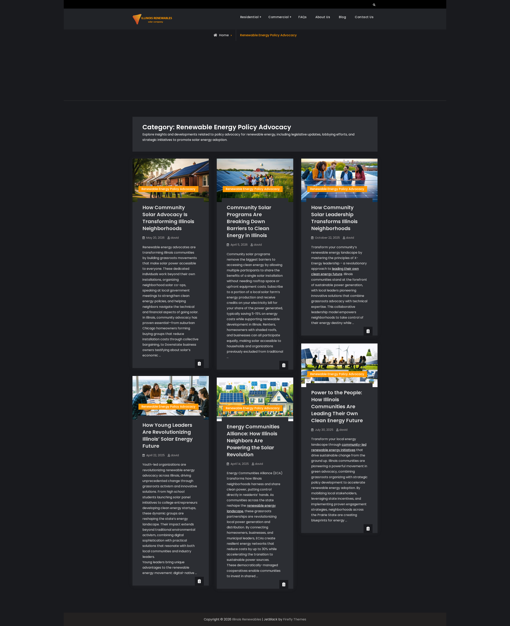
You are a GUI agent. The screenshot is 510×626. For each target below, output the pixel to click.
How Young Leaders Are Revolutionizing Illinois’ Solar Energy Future (167, 435)
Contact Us (364, 17)
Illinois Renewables (246, 619)
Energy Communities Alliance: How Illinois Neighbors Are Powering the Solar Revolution (253, 440)
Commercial (278, 17)
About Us (322, 17)
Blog (342, 17)
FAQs (302, 17)
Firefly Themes (294, 619)
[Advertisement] (255, 71)
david (175, 237)
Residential (249, 17)
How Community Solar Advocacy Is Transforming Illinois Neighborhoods (168, 218)
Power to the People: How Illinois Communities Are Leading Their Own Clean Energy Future (337, 406)
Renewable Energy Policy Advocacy (168, 189)
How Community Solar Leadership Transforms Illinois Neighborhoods (334, 218)
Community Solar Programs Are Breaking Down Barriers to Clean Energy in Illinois (249, 221)
